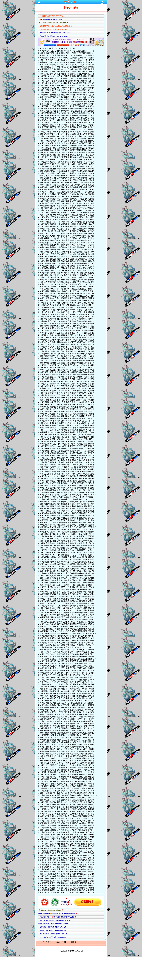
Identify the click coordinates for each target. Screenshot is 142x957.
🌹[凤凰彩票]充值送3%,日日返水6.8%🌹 (50, 910)
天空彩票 (70, 1)
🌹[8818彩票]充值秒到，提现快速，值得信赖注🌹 (53, 22)
